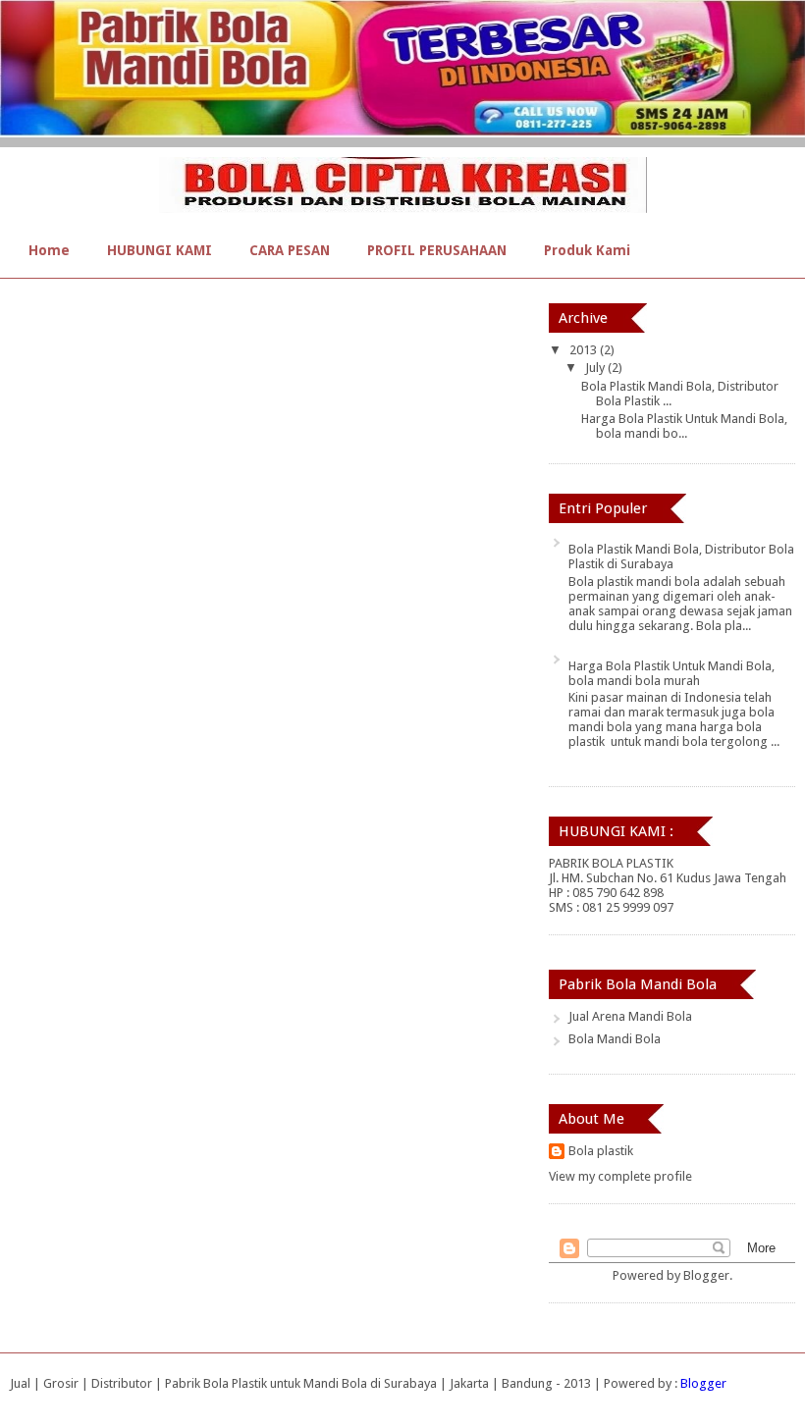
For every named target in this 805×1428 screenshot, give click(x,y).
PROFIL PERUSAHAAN (437, 250)
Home (49, 250)
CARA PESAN (289, 250)
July (596, 367)
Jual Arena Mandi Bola (630, 1016)
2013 (584, 350)
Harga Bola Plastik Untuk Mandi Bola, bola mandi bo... (684, 426)
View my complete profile (620, 1176)
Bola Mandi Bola (614, 1038)
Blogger (706, 1275)
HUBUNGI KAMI (159, 250)
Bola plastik (600, 1150)
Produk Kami (587, 250)
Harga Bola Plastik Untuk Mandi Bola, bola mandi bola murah (671, 673)
